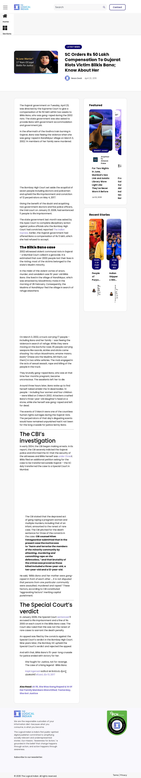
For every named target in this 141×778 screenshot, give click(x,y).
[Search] (104, 7)
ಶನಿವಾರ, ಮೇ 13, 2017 (45, 674)
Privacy (123, 775)
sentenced (63, 617)
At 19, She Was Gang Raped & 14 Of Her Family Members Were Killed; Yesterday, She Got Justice (46, 690)
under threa (64, 456)
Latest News (73, 46)
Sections (7, 33)
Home (6, 21)
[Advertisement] (47, 165)
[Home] (5, 16)
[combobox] (78, 7)
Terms (115, 775)
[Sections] (5, 28)
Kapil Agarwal (32, 671)
